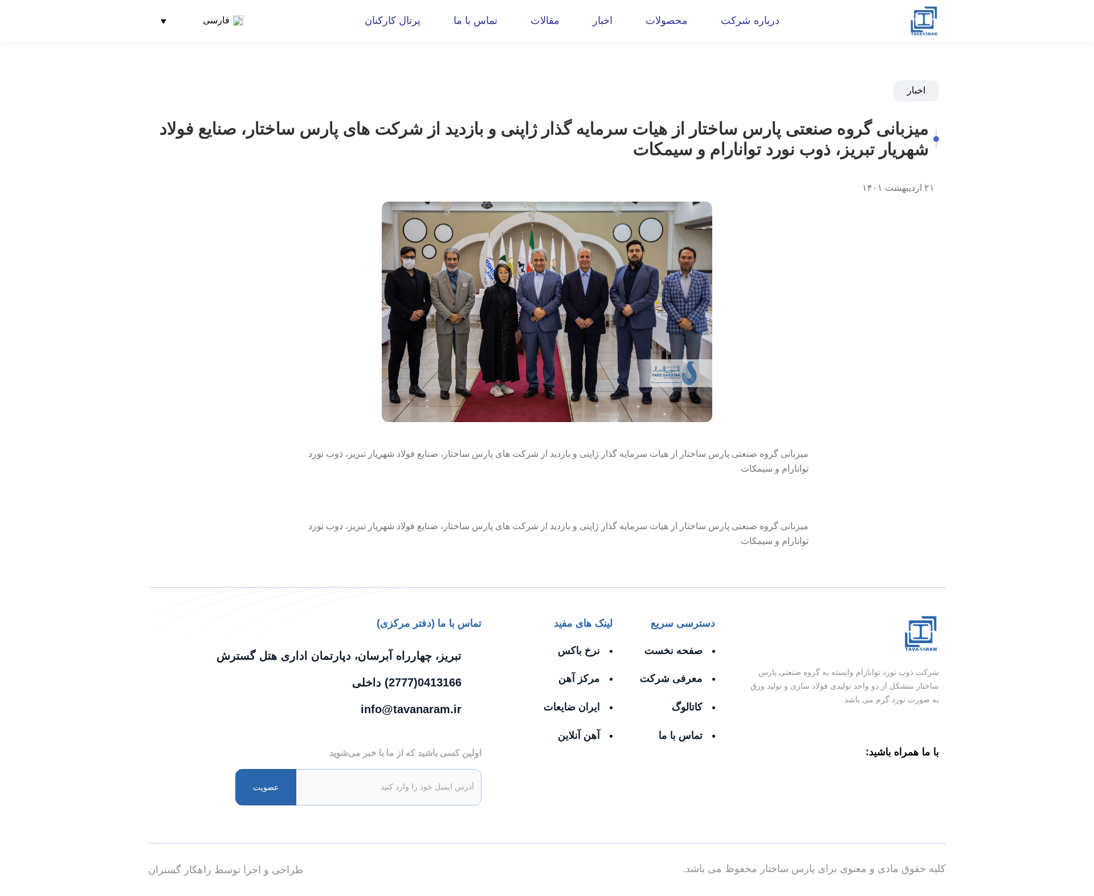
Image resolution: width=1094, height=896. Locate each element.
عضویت (266, 787)
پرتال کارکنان (393, 20)
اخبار (603, 20)
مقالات (545, 20)
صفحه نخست (673, 650)
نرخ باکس (579, 650)
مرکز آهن (579, 678)
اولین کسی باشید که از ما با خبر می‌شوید (405, 753)
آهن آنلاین (579, 735)
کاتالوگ (687, 707)
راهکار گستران (179, 869)
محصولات (667, 20)
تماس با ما (475, 20)
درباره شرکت (750, 20)
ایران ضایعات (572, 707)
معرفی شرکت (671, 678)
